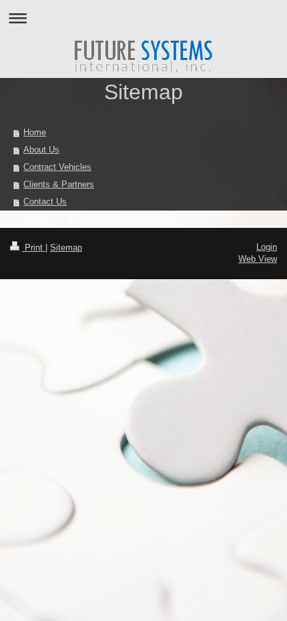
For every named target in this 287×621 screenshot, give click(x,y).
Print (33, 248)
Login (266, 247)
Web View (257, 259)
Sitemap (66, 248)
